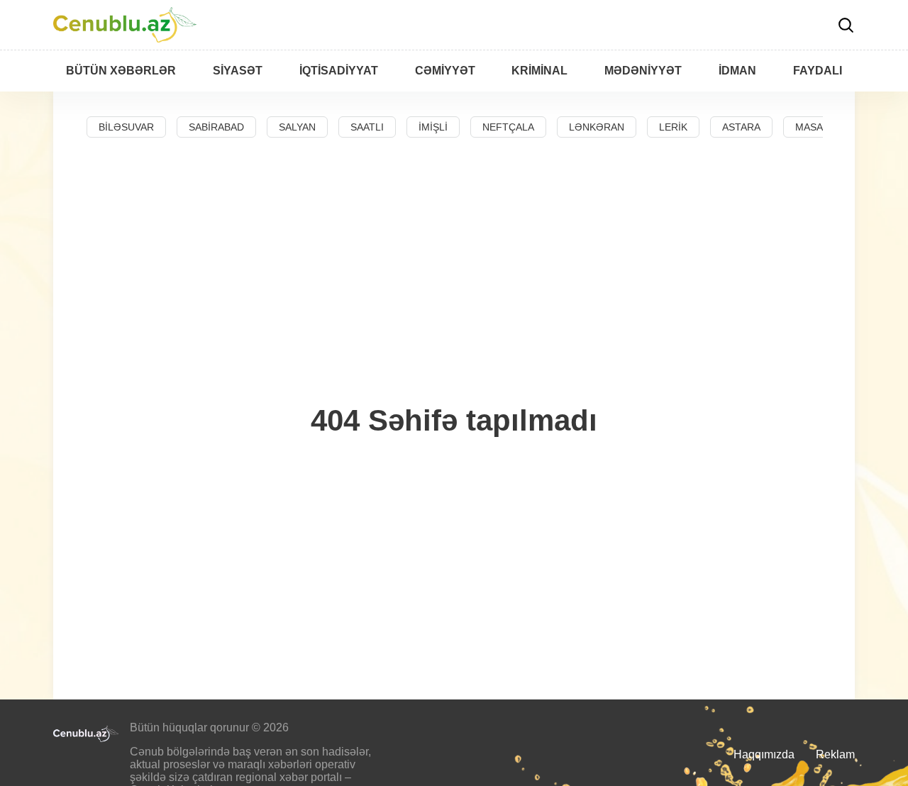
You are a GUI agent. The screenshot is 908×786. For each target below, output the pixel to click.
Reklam (835, 754)
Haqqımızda (763, 754)
